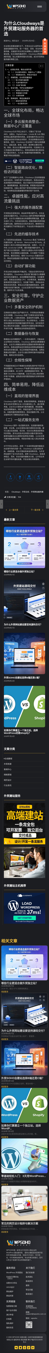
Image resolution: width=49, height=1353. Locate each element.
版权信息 (9, 1328)
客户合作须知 (11, 1310)
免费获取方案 (11, 1306)
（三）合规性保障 (17, 95)
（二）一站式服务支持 (19, 103)
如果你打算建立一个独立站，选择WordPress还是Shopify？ (21, 731)
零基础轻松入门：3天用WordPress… (23, 1176)
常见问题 (29, 1290)
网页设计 (15, 41)
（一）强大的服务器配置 (20, 80)
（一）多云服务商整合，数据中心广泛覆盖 (25, 72)
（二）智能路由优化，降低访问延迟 (24, 75)
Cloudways (16, 492)
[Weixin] (16, 1347)
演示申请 (9, 1315)
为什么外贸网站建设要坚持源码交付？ (23, 624)
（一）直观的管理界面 (19, 101)
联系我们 (29, 1294)
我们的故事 (30, 1273)
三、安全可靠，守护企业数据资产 (20, 88)
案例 (27, 1285)
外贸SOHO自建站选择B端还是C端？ (22, 677)
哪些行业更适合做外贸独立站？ (20, 571)
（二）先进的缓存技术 (19, 82)
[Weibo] (32, 1347)
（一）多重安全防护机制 (20, 90)
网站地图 (24, 1340)
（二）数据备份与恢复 (19, 93)
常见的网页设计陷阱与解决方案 (19, 1223)
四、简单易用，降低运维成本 (18, 98)
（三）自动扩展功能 (18, 85)
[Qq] (20, 1347)
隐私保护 (9, 1323)
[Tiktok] (28, 1347)
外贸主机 (26, 492)
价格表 (9, 1319)
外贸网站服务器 (37, 492)
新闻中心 (7, 41)
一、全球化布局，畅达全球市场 (19, 69)
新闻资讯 (29, 1281)
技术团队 (29, 1277)
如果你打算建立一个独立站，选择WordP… (21, 1127)
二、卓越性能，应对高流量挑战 (19, 77)
